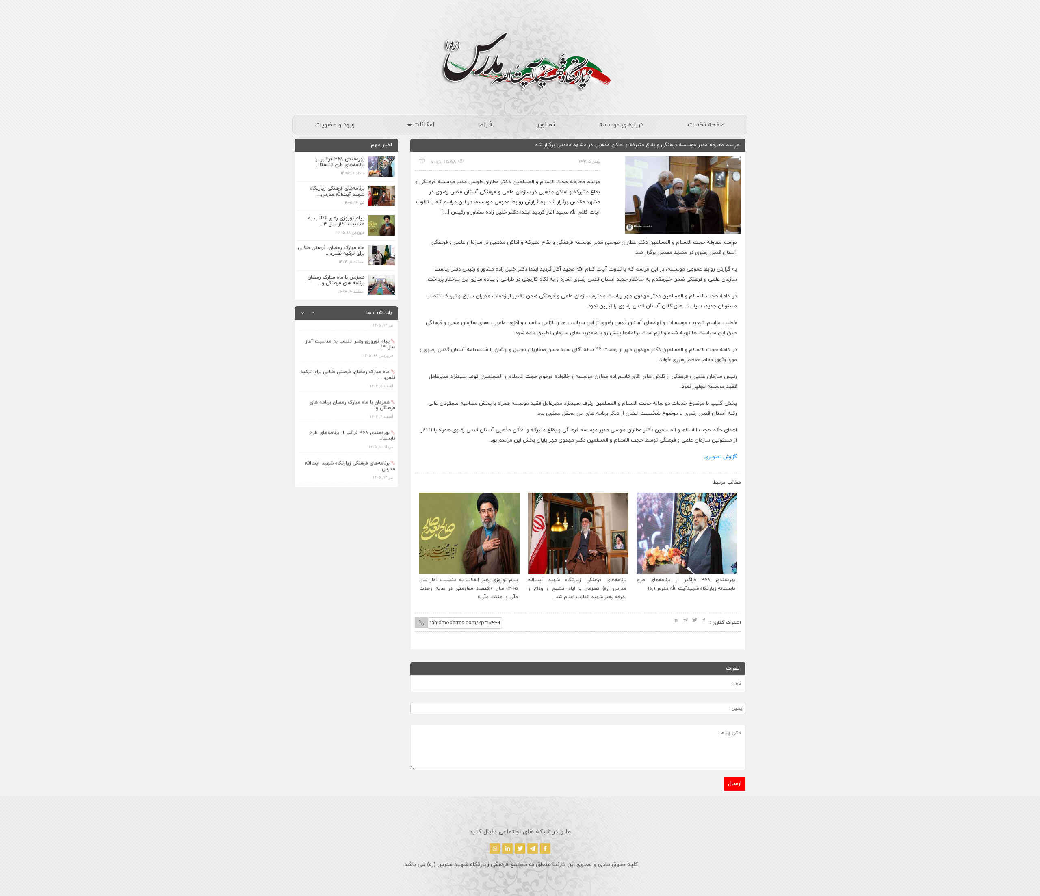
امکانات (424, 124)
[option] (346, 335)
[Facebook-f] (545, 848)
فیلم (485, 124)
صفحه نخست (706, 124)
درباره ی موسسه (621, 124)
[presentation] (430, 480)
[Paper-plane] (532, 848)
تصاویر (546, 124)
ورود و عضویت (335, 124)
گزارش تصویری (720, 457)
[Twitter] (520, 848)
